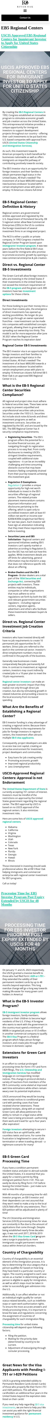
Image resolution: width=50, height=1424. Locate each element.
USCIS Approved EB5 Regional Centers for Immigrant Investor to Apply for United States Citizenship (23, 41)
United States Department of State (26, 788)
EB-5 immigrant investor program (21, 1012)
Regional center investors (16, 681)
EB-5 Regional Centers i (31, 112)
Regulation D (15, 485)
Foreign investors (12, 1129)
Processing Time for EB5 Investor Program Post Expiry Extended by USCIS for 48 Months (22, 898)
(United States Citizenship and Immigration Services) (20, 144)
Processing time (11, 1324)
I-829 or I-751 (36, 976)
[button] (25, 10)
